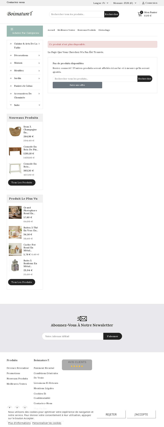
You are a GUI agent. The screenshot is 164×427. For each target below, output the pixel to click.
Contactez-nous (16, 2)
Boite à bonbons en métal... (30, 263)
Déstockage (104, 30)
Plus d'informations (19, 422)
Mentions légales (44, 388)
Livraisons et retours (46, 383)
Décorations (27, 55)
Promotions (13, 373)
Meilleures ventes (17, 383)
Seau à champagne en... (30, 129)
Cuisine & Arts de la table (27, 45)
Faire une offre (77, 85)
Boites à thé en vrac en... (31, 229)
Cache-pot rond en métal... (30, 247)
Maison (27, 62)
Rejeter (111, 414)
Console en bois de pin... (31, 148)
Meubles (27, 70)
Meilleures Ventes (66, 30)
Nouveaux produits (17, 378)
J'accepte (141, 414)
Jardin (27, 78)
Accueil (51, 30)
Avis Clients (77, 362)
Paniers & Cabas (23, 85)
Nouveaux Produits (87, 30)
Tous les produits (21, 182)
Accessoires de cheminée (27, 95)
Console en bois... (30, 165)
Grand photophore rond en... (30, 210)
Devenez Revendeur (18, 368)
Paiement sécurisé (44, 368)
